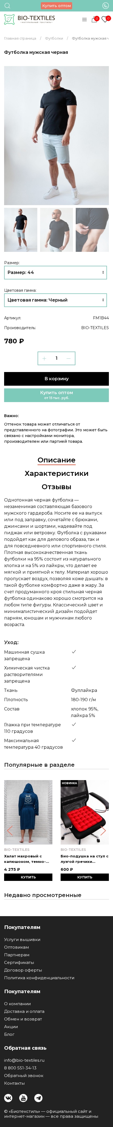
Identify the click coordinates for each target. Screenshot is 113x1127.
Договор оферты (23, 970)
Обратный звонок (23, 1075)
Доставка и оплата (24, 1011)
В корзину (56, 378)
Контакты (14, 1083)
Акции (11, 1026)
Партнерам (16, 954)
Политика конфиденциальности (39, 977)
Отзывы (56, 486)
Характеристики (57, 473)
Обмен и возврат (23, 1019)
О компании (17, 1003)
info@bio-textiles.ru (24, 1060)
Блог (9, 1034)
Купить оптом (56, 5)
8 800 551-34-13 (20, 1068)
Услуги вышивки (22, 939)
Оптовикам (16, 947)
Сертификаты (19, 962)
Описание (57, 460)
